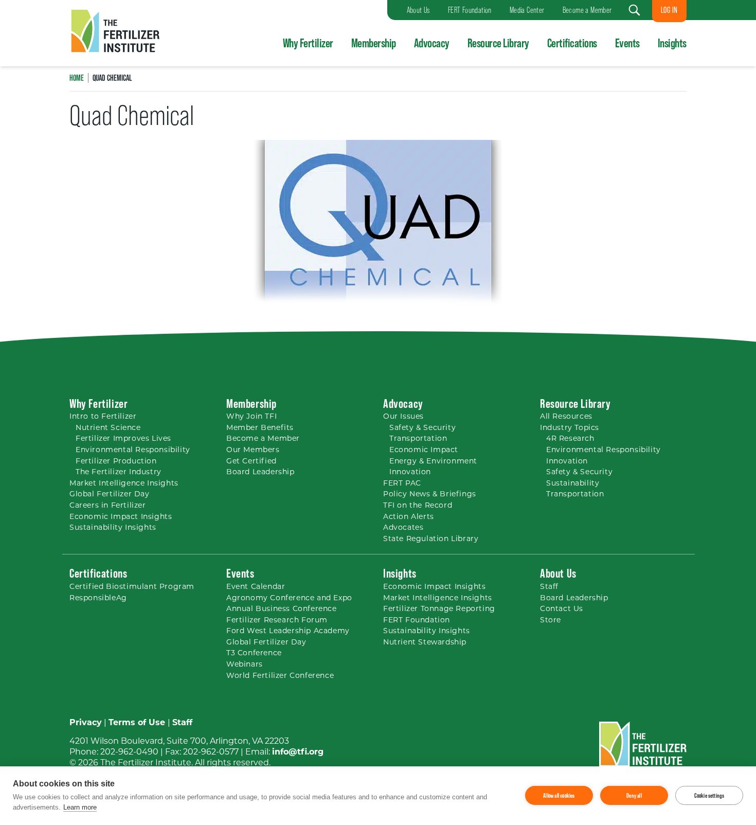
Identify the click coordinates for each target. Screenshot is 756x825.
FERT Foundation (416, 619)
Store (550, 619)
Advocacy (431, 43)
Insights (672, 43)
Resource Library (498, 43)
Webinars (244, 664)
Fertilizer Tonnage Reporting (439, 608)
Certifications (572, 43)
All (566, 416)
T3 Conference (254, 652)
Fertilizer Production (116, 460)
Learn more (80, 807)
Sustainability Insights (112, 527)
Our (403, 416)
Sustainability (572, 483)
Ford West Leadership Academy (288, 630)
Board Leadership (260, 471)
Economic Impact (423, 449)
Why (251, 416)
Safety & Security (422, 427)
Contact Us (561, 608)
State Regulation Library (430, 538)
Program (131, 586)
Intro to (102, 416)
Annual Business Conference (281, 608)
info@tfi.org (297, 752)
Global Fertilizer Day (109, 493)
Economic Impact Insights (120, 516)
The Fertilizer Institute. (146, 762)
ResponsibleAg (98, 597)
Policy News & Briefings (429, 493)
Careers (107, 505)
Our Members (253, 449)
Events (627, 43)
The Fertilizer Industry (118, 471)
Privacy (85, 722)
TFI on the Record (417, 505)
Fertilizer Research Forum (277, 619)
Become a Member (263, 438)
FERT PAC (402, 483)
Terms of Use (137, 722)
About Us (558, 573)
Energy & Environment (433, 460)
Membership (373, 43)
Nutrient (108, 427)
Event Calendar (255, 586)
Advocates (403, 527)
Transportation (418, 438)
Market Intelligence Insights (123, 483)
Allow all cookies (558, 795)
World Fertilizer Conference (280, 675)
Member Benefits (260, 427)
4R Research (570, 438)
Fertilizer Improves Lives (123, 438)
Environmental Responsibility (133, 449)
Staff (549, 586)
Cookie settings (709, 795)
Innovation (410, 471)
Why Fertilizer (308, 43)
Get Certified (251, 460)
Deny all (634, 795)
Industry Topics (569, 427)
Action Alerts (408, 516)
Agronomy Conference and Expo (289, 597)
